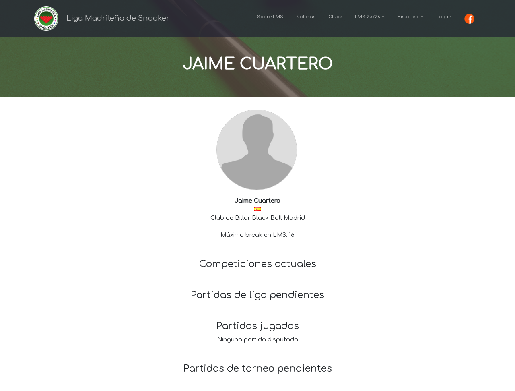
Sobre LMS (270, 16)
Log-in (443, 16)
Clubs (335, 16)
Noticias (305, 16)
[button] (369, 17)
